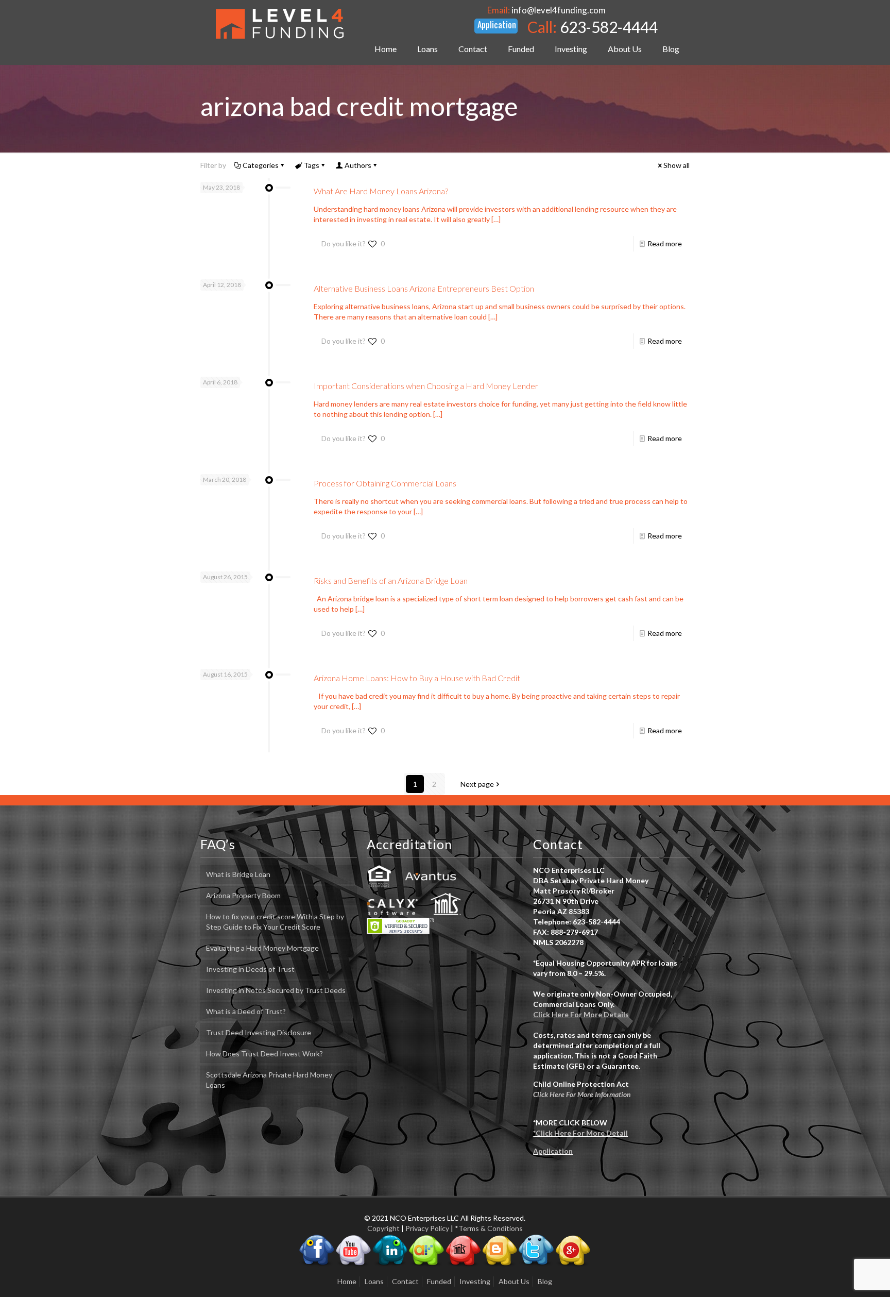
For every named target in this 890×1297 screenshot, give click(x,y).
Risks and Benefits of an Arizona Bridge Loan (391, 580)
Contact (405, 1281)
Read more (664, 243)
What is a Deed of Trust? (246, 1011)
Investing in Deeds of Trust (250, 969)
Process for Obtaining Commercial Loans (385, 483)
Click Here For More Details (581, 1014)
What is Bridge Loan (238, 874)
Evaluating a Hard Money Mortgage (262, 948)
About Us (514, 1281)
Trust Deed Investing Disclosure (258, 1032)
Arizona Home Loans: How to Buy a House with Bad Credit (417, 678)
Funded (439, 1281)
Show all (676, 165)
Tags (311, 165)
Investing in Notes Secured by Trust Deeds (276, 990)
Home (346, 1281)
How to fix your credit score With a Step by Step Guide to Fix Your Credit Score (275, 921)
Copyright (383, 1228)
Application (553, 1151)
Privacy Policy (427, 1228)
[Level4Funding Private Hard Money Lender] (280, 23)
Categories (261, 165)
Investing (474, 1281)
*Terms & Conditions (489, 1228)
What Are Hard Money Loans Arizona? (381, 191)
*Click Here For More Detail (580, 1132)
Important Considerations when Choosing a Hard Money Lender (426, 386)
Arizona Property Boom (243, 895)
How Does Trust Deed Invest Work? (264, 1053)
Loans (374, 1281)
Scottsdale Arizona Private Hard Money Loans (269, 1079)
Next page (477, 784)
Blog (545, 1281)
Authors (358, 165)
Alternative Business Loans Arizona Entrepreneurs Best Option (424, 288)
